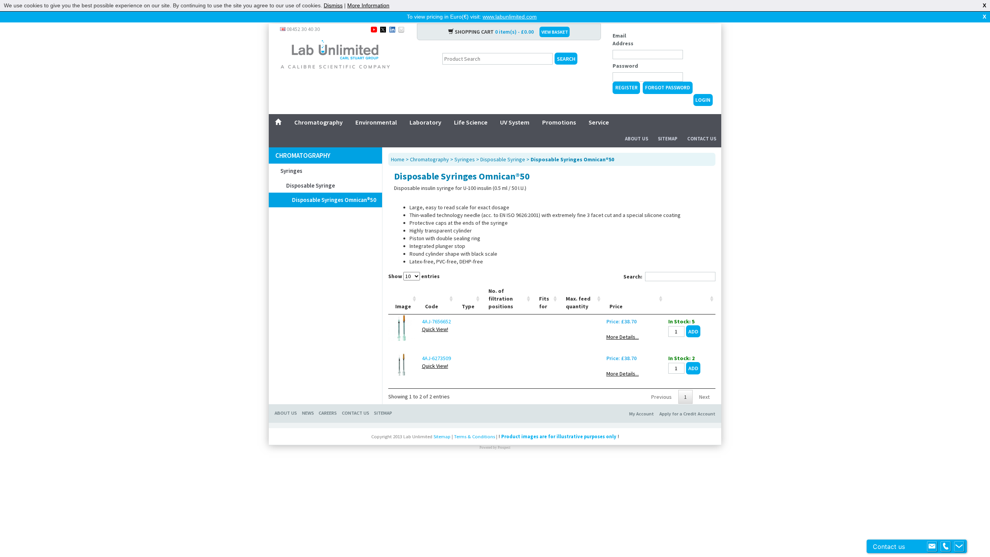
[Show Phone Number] (945, 546)
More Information (368, 5)
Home (398, 159)
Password (625, 65)
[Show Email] (932, 546)
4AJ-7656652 (436, 321)
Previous (661, 396)
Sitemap (668, 139)
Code (431, 306)
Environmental (376, 122)
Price (616, 306)
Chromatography (318, 122)
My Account (641, 414)
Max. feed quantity (578, 302)
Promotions (559, 122)
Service (599, 122)
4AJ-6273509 (436, 358)
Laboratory (425, 122)
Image (403, 306)
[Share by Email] (401, 29)
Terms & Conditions (474, 436)
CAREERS (328, 413)
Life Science (471, 122)
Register (626, 87)
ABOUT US (286, 413)
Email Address (623, 39)
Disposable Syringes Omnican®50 (334, 199)
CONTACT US (355, 413)
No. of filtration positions (500, 298)
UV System (514, 122)
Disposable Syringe (310, 185)
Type (468, 306)
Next (704, 396)
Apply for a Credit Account (687, 414)
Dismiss (333, 5)
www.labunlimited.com (510, 17)
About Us (636, 139)
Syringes (291, 170)
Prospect (504, 447)
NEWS (308, 413)
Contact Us (701, 139)
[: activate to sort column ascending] (689, 298)
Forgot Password (667, 87)
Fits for (544, 302)
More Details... (622, 336)
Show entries (414, 276)
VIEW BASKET (554, 32)
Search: (632, 276)
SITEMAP (383, 413)
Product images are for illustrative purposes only (558, 436)
